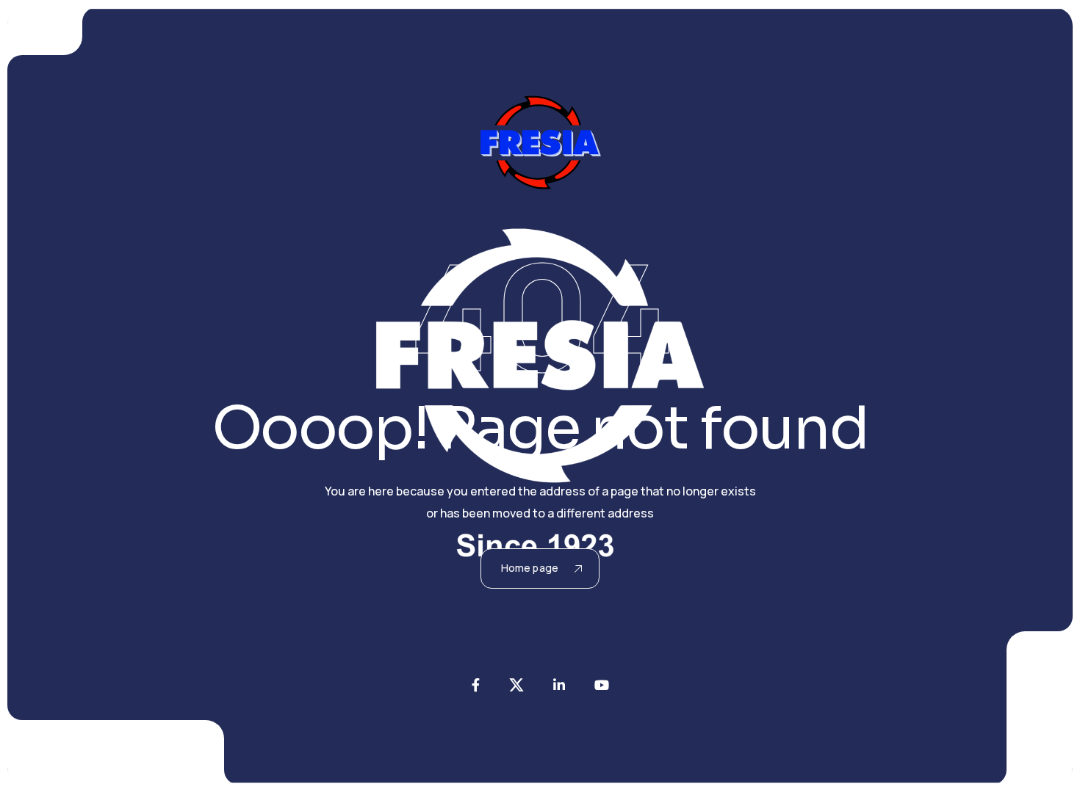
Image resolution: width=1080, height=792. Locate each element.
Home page (529, 568)
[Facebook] (476, 684)
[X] (516, 684)
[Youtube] (601, 684)
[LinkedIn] (559, 684)
